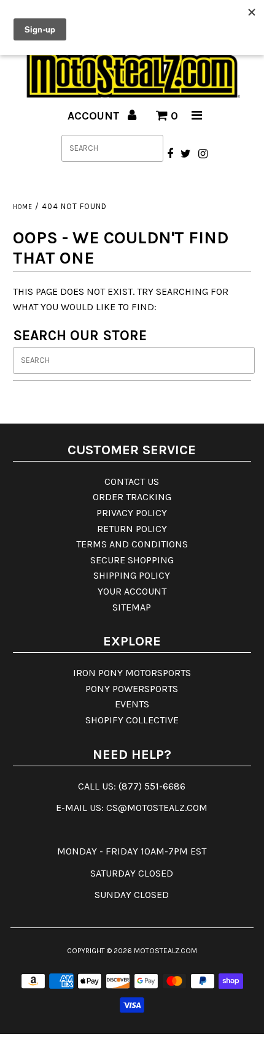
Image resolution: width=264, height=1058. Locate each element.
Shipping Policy (131, 575)
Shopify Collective (132, 720)
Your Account (132, 591)
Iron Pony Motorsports (132, 673)
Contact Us (131, 481)
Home (23, 207)
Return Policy (132, 529)
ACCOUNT (95, 116)
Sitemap (131, 607)
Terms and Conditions (132, 544)
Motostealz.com (165, 950)
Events (132, 704)
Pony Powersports (131, 689)
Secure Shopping (132, 560)
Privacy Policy (131, 513)
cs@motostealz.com (157, 807)
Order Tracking (132, 497)
